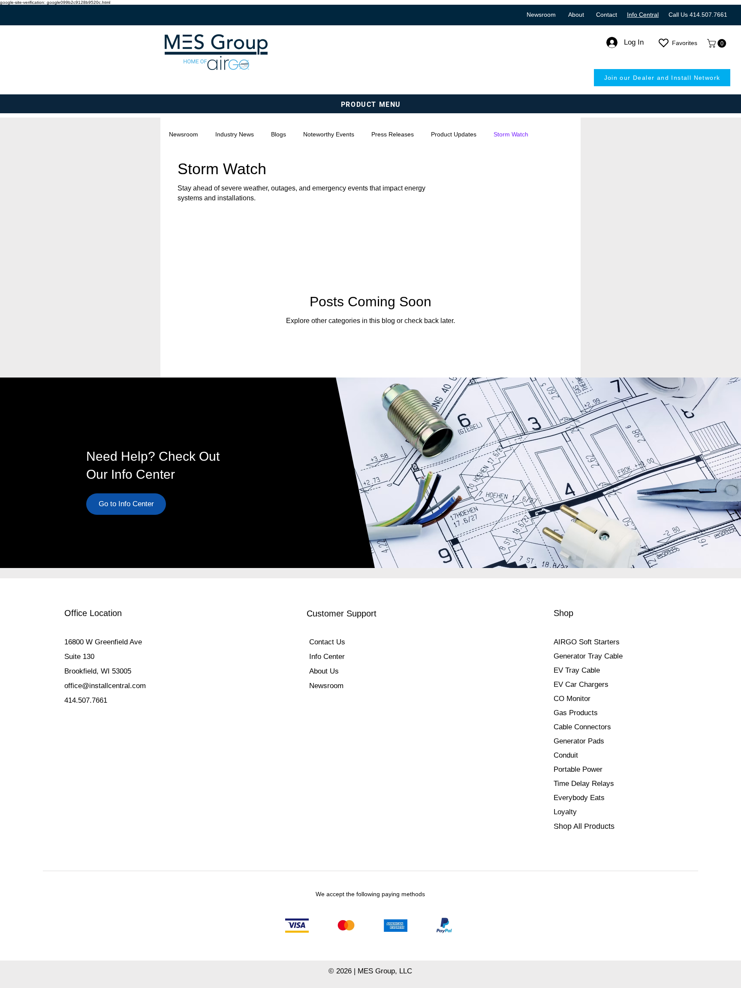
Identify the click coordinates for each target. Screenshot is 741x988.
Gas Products (576, 713)
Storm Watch (511, 134)
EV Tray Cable (577, 670)
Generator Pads (579, 741)
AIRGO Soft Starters (587, 642)
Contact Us (327, 642)
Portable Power (578, 769)
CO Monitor (572, 699)
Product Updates (453, 134)
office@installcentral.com (105, 686)
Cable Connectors (582, 727)
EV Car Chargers (581, 684)
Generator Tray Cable (588, 656)
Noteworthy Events (328, 134)
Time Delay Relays (584, 784)
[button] (717, 43)
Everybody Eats (579, 798)
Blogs (278, 134)
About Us (324, 671)
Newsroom (183, 134)
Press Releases (392, 134)
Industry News (234, 134)
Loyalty (565, 812)
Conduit (566, 755)
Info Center (327, 657)
